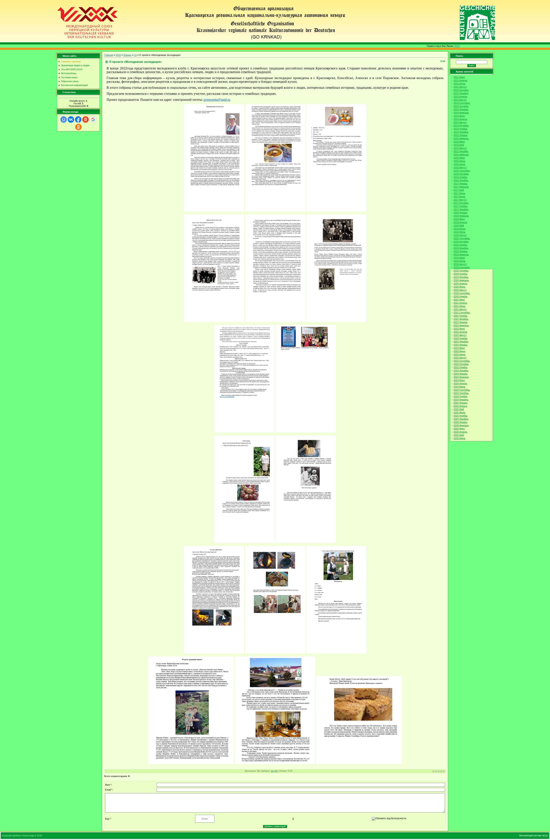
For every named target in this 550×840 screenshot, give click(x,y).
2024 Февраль (461, 377)
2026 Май (459, 435)
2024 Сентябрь (462, 390)
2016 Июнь (459, 161)
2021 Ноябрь (461, 315)
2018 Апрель (460, 222)
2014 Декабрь (461, 132)
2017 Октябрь (461, 203)
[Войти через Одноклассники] (78, 127)
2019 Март (459, 257)
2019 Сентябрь (462, 267)
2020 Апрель (460, 283)
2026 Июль (459, 438)
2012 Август (460, 87)
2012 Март (459, 77)
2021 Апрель (460, 303)
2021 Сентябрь (462, 312)
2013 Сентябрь (462, 103)
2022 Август (460, 335)
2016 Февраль (461, 154)
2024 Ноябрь (461, 396)
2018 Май (459, 225)
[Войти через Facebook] (78, 119)
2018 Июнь (459, 228)
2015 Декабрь (461, 151)
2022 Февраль (461, 325)
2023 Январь (461, 344)
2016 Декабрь (461, 180)
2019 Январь (461, 251)
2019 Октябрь (461, 270)
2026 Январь (461, 422)
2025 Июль (459, 412)
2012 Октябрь (461, 90)
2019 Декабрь (461, 277)
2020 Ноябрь (461, 296)
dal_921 (274, 771)
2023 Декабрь (461, 370)
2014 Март (459, 116)
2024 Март (459, 380)
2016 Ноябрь (461, 177)
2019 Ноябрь (461, 274)
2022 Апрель (460, 332)
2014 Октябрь (461, 125)
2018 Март (459, 219)
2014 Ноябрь (461, 128)
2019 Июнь (459, 261)
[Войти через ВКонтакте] (71, 119)
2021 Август (460, 309)
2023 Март (459, 348)
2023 (118, 55)
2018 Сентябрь (462, 238)
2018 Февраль (461, 216)
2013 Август (460, 99)
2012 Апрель (460, 80)
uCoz (545, 835)
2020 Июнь (459, 286)
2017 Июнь (459, 193)
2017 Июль (459, 196)
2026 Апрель (460, 432)
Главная (108, 55)
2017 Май (459, 190)
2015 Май (459, 145)
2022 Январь (461, 322)
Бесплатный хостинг (530, 835)
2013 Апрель (460, 96)
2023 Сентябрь (462, 361)
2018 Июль (459, 232)
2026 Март (459, 428)
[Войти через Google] (93, 119)
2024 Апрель (460, 383)
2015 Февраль (461, 138)
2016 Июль (459, 164)
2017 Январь (461, 183)
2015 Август (460, 148)
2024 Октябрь (461, 393)
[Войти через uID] (63, 119)
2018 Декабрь (461, 248)
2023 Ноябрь (461, 367)
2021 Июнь (459, 306)
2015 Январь (461, 135)
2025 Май (459, 409)
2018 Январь (461, 212)
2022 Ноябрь (461, 338)
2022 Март (459, 328)
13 (135, 55)
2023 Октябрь (461, 364)
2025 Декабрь (461, 419)
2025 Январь (461, 403)
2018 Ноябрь (461, 245)
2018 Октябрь (461, 241)
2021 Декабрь (461, 319)
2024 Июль (459, 386)
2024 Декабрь (461, 399)
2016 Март (459, 157)
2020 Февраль (461, 280)
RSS (457, 46)
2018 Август (460, 235)
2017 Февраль (461, 186)
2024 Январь (461, 373)
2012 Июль (459, 83)
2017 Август (460, 199)
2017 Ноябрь (461, 206)
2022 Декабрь (461, 341)
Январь (127, 55)
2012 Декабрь (461, 93)
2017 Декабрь (461, 209)
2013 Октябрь (461, 106)
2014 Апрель (460, 119)
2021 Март (459, 299)
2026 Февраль (461, 425)
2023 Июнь (459, 351)
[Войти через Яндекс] (85, 119)
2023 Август (460, 357)
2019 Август (460, 264)
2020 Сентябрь (462, 293)
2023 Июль (459, 354)
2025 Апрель (460, 406)
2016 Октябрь (461, 174)
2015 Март (459, 141)
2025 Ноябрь (461, 415)
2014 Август (460, 122)
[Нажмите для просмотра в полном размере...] (214, 210)
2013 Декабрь (461, 109)
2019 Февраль (461, 254)
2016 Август (460, 167)
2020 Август (460, 290)
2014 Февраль (461, 112)
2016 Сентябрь (462, 170)
